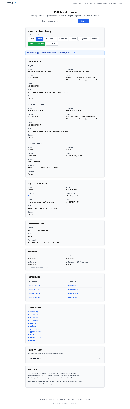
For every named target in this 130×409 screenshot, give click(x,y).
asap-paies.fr (32, 335)
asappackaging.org (34, 332)
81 (28, 196)
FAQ (73, 399)
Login (120, 3)
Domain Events (102, 3)
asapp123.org (32, 323)
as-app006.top (33, 320)
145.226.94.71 (73, 289)
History (94, 39)
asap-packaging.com (35, 329)
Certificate (63, 39)
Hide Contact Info (37, 43)
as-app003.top (33, 317)
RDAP (81, 3)
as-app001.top (33, 312)
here (73, 53)
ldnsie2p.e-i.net (34, 289)
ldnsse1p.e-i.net (34, 293)
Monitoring (112, 3)
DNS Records (50, 39)
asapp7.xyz (32, 326)
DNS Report (60, 399)
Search (83, 21)
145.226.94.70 (73, 285)
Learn (51, 399)
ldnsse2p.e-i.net (35, 297)
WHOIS (74, 3)
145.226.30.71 (73, 293)
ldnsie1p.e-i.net (34, 285)
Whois (31, 39)
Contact (87, 399)
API (68, 399)
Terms (79, 399)
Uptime (92, 3)
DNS (86, 3)
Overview (43, 399)
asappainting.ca (33, 340)
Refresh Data (52, 43)
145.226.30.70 (73, 297)
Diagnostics (84, 39)
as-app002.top (33, 314)
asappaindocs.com (34, 337)
